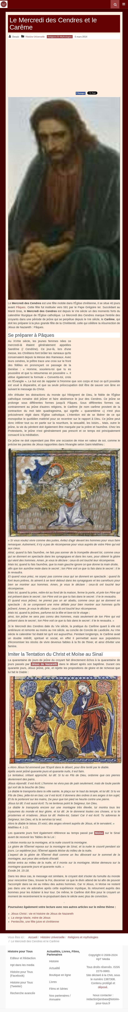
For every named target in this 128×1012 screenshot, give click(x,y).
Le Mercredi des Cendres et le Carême (53, 23)
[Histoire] (3, 4)
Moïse (99, 833)
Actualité (54, 968)
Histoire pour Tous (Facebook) (21, 973)
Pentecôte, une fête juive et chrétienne (35, 921)
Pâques (20, 307)
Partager (80, 93)
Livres (53, 981)
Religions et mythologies (83, 937)
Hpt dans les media (22, 965)
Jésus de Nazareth (44, 664)
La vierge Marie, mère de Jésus (30, 917)
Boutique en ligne (60, 975)
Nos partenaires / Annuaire (60, 997)
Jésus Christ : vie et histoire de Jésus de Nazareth (42, 913)
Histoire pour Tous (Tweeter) (21, 984)
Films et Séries (58, 988)
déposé (102, 987)
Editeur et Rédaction (23, 958)
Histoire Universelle (52, 937)
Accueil (32, 937)
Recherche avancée (22, 993)
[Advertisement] (64, 65)
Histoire (54, 961)
